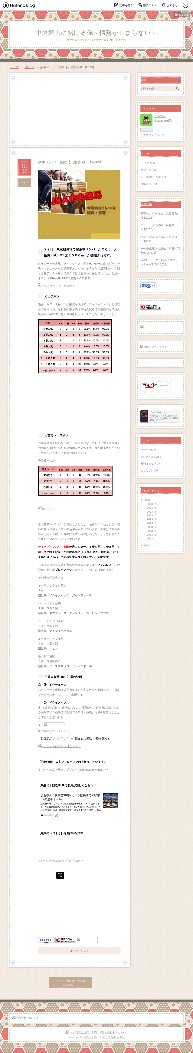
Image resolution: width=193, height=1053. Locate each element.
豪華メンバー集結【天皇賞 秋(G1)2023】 (71, 161)
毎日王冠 (48, 481)
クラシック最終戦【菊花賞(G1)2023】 (70, 982)
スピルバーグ (55, 557)
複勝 (100, 309)
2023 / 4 (152, 527)
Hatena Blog (92, 1037)
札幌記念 (48, 487)
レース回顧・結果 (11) (153, 177)
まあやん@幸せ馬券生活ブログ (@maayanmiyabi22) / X (73, 769)
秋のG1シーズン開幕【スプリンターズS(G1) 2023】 (159, 262)
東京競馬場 (65, 249)
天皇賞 (101, 268)
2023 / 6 (152, 519)
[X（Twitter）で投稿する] (60, 875)
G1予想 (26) (147, 163)
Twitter (48, 762)
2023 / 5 (152, 523)
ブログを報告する (114, 1037)
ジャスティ (93, 565)
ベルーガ (83, 613)
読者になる (181, 14)
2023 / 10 (152, 504)
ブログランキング (63, 738)
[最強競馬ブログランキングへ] (54, 725)
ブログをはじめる (151, 456)
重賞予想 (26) (148, 170)
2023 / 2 (152, 534)
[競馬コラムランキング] (65, 942)
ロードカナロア (48, 621)
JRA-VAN (55, 278)
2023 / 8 (152, 511)
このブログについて (152, 135)
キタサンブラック (49, 585)
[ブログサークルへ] (160, 416)
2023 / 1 (152, 538)
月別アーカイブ (150, 491)
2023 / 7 (152, 515)
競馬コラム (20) (149, 184)
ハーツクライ (46, 603)
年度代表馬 (54, 263)
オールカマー (48, 493)
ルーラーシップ (48, 639)
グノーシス (68, 570)
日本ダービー (111, 263)
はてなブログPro (150, 470)
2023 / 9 (152, 507)
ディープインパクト (51, 547)
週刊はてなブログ (151, 463)
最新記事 (146, 204)
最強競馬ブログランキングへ (52, 730)
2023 (147, 500)
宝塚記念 (48, 475)
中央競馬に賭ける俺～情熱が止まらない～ (96, 32)
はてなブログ (148, 450)
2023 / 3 (152, 531)
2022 (147, 545)
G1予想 (24, 182)
